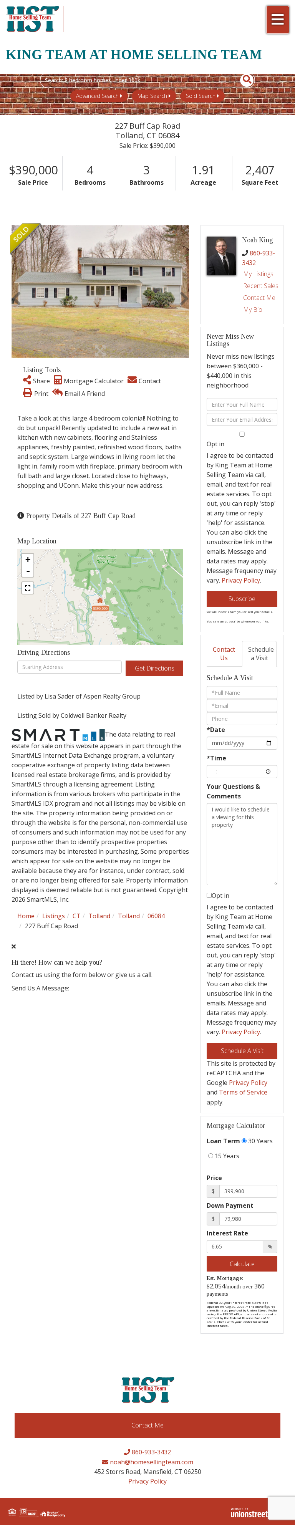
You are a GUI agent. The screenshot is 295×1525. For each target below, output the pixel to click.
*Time (216, 758)
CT (77, 916)
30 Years (260, 1141)
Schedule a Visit (261, 653)
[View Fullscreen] (27, 588)
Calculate (242, 1264)
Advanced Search (97, 95)
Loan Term (223, 1141)
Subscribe (242, 598)
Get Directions (154, 668)
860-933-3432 (150, 1452)
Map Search (152, 95)
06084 (156, 916)
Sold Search (200, 95)
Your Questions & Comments (233, 791)
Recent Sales (260, 285)
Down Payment (230, 1205)
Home (26, 916)
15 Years (226, 1156)
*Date (216, 729)
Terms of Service (243, 1092)
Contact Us (224, 653)
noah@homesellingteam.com (150, 1462)
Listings (53, 916)
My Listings (258, 274)
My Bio (252, 309)
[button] (242, 80)
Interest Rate (227, 1233)
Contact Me (259, 297)
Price (214, 1178)
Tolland (99, 916)
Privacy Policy (241, 580)
